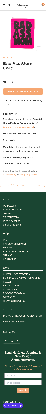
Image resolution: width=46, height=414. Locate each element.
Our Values (9, 205)
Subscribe (23, 390)
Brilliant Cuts (11, 285)
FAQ (5, 239)
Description (10, 114)
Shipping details (29, 174)
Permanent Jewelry (14, 300)
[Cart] (41, 5)
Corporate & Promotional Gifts (21, 277)
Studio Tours (10, 289)
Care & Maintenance (14, 243)
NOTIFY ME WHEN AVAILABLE (23, 91)
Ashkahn (8, 57)
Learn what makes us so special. (18, 126)
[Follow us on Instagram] (12, 340)
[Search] (9, 5)
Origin (7, 213)
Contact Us (9, 259)
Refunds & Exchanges (15, 251)
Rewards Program (14, 293)
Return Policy (9, 174)
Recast (7, 281)
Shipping (8, 247)
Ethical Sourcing (13, 209)
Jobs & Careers (11, 221)
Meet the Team (11, 217)
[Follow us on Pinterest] (17, 340)
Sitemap (7, 255)
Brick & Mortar (12, 224)
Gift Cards (9, 297)
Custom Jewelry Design (16, 274)
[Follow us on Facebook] (6, 340)
